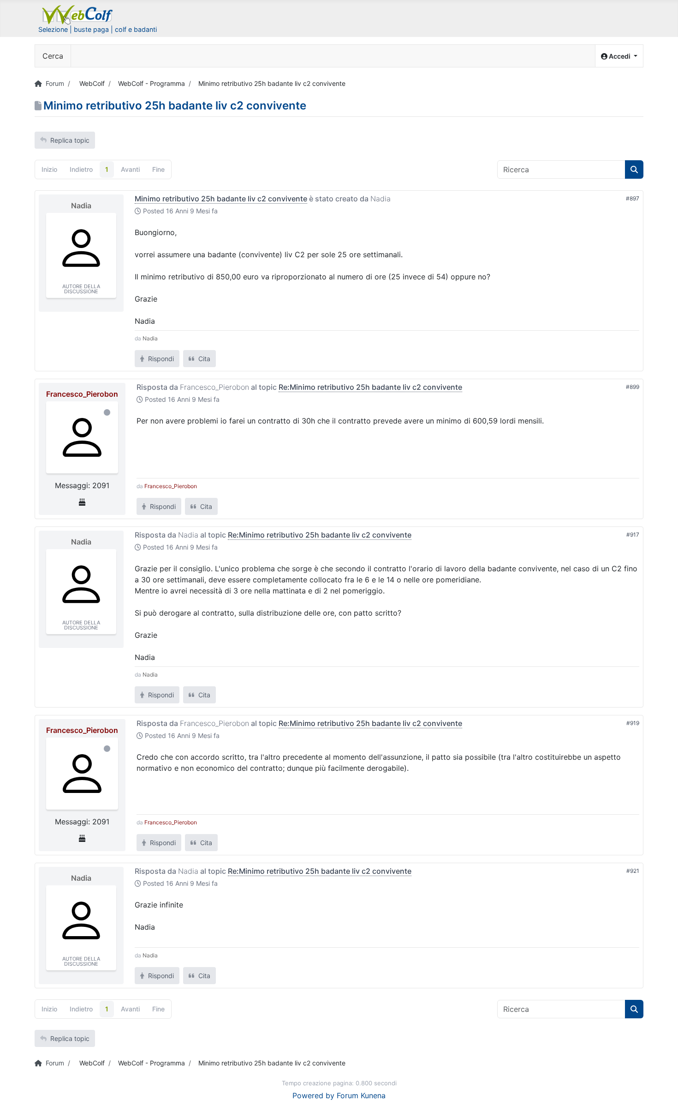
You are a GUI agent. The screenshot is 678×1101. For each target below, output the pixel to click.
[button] (619, 56)
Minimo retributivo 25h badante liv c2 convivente (221, 198)
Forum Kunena (361, 1095)
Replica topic (69, 140)
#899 (632, 386)
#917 (632, 534)
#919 (632, 723)
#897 (632, 198)
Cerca (52, 55)
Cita (203, 359)
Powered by (313, 1095)
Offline (107, 412)
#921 (632, 870)
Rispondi (160, 359)
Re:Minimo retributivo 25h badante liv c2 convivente (370, 387)
